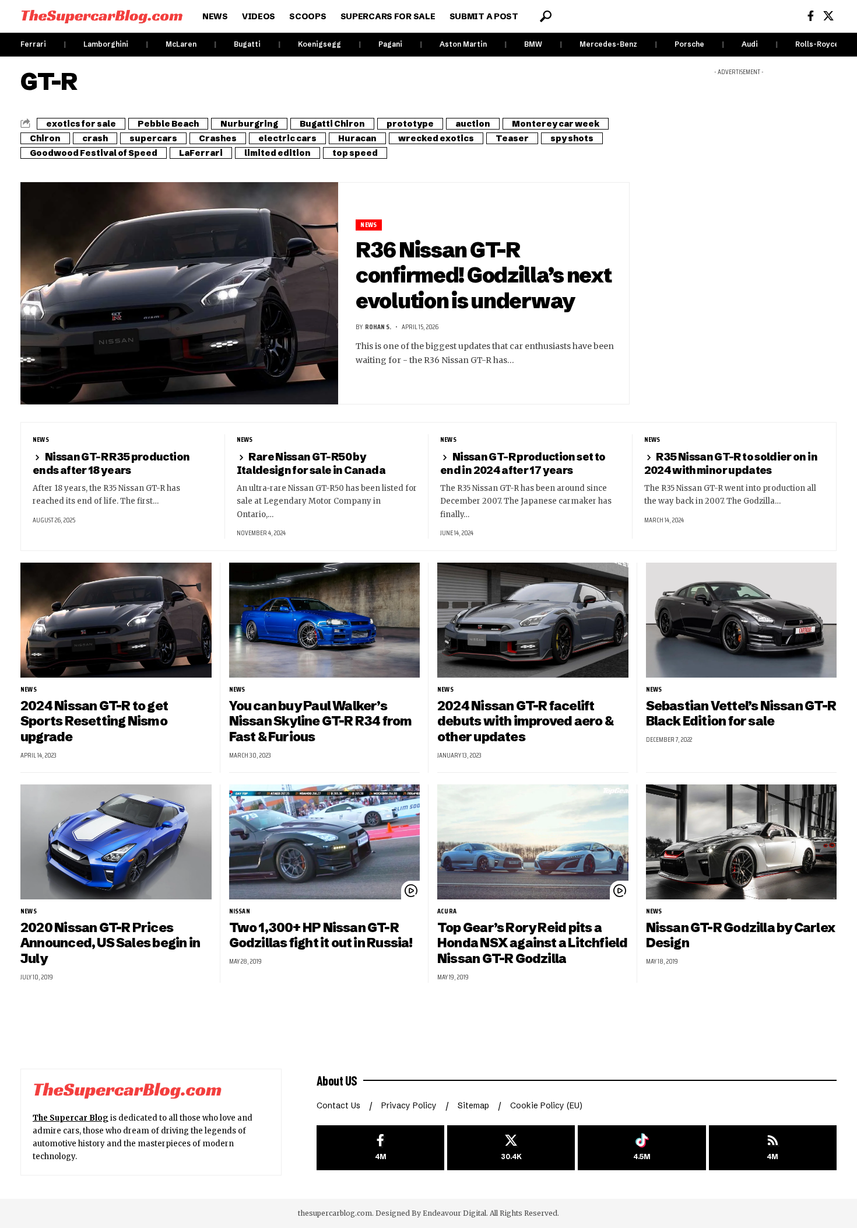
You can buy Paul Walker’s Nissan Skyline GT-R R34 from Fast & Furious (320, 721)
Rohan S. (378, 326)
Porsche (689, 44)
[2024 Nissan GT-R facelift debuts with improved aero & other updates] (532, 620)
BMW (533, 44)
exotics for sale (81, 123)
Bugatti (247, 44)
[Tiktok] (641, 1147)
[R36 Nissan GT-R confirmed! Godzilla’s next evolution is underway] (179, 293)
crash (95, 138)
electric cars (287, 138)
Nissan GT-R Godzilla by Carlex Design (740, 935)
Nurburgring (249, 123)
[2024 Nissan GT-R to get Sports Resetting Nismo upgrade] (116, 620)
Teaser (512, 138)
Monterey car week (555, 123)
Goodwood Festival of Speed (93, 153)
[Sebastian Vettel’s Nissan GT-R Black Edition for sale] (741, 620)
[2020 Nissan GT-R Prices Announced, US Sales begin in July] (116, 841)
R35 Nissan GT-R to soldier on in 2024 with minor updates (730, 463)
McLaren (181, 44)
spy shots (571, 138)
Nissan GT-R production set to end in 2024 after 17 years (522, 463)
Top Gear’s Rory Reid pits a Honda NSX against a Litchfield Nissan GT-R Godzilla (532, 943)
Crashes (218, 138)
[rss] (773, 1147)
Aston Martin (463, 44)
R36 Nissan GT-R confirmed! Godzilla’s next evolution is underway (484, 275)
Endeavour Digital (454, 1213)
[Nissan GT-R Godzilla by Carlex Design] (741, 841)
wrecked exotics (436, 138)
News (368, 225)
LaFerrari (201, 153)
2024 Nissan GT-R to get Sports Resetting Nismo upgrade (94, 721)
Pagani (390, 44)
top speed (355, 153)
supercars (153, 138)
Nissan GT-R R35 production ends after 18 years (111, 463)
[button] (546, 16)
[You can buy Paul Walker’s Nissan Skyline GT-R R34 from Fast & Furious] (324, 620)
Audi (750, 44)
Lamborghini (105, 44)
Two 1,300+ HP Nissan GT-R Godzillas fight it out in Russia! (321, 935)
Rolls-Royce (817, 44)
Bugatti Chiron (332, 123)
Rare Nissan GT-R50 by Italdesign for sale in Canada (311, 463)
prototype (410, 123)
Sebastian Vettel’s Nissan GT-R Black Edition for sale (741, 714)
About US (337, 1080)
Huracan (357, 138)
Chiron (45, 138)
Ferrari (33, 44)
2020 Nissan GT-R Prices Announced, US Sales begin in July (110, 943)
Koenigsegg (319, 44)
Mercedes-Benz (608, 44)
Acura (446, 911)
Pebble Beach (168, 123)
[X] (828, 16)
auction (472, 123)
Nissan (239, 911)
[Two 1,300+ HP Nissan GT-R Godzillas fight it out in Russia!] (324, 841)
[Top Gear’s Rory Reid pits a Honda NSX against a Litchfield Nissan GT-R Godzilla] (532, 841)
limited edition (277, 153)
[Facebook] (811, 16)
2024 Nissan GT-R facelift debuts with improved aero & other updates (525, 721)
